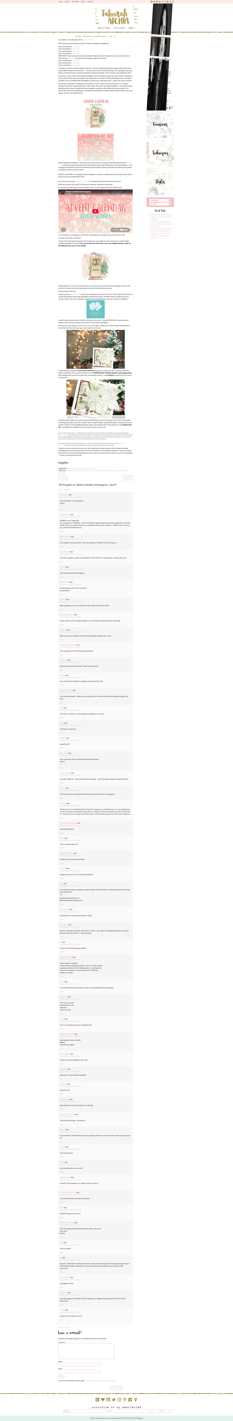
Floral (90, 471)
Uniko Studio (76, 294)
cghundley (63, 997)
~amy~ (62, 1310)
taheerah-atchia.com (81, 181)
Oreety (62, 675)
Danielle (63, 738)
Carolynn (63, 630)
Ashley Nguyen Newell (68, 645)
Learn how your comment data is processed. (100, 1381)
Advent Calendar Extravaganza (77, 468)
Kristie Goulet (65, 1277)
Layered (117, 471)
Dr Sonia (63, 506)
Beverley (63, 803)
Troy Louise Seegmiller (68, 823)
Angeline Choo (65, 1177)
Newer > (128, 478)
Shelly (62, 838)
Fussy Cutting (97, 471)
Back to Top (116, 1388)
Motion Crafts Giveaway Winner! (161, 229)
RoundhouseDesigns (128, 1418)
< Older (63, 478)
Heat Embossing (108, 471)
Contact (90, 2)
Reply (61, 509)
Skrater (62, 567)
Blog (61, 2)
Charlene (63, 1084)
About (67, 2)
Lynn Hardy (64, 925)
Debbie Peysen (65, 537)
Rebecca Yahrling (66, 690)
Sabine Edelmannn (66, 853)
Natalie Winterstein (67, 1114)
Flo (61, 942)
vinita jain (63, 1292)
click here (75, 47)
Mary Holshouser (66, 957)
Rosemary (63, 1069)
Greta (62, 982)
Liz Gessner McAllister (68, 1192)
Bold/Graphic (70, 471)
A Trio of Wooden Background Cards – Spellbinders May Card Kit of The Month (161, 224)
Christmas (84, 471)
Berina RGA (64, 753)
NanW (62, 1162)
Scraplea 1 (63, 660)
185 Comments (88, 40)
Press (83, 2)
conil (61, 708)
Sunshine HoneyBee (67, 1034)
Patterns (124, 471)
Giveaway (92, 468)
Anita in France (65, 773)
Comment (61, 1342)
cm (61, 1258)
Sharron (62, 788)
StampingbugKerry (67, 615)
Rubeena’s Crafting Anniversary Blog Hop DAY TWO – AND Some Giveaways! (161, 217)
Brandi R (63, 868)
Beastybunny (64, 1099)
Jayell (62, 723)
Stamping (61, 473)
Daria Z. (62, 1129)
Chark (62, 1019)
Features (75, 2)
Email (60, 1369)
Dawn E (62, 1147)
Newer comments (64, 489)
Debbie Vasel (64, 582)
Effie (61, 1242)
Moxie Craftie (64, 764)
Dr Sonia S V (64, 495)
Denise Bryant (65, 1054)
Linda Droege (64, 552)
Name (60, 1362)
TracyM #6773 (65, 515)
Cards (78, 471)
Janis (61, 884)
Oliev (62, 1207)
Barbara (63, 599)
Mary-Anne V (64, 909)
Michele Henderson (67, 1223)
